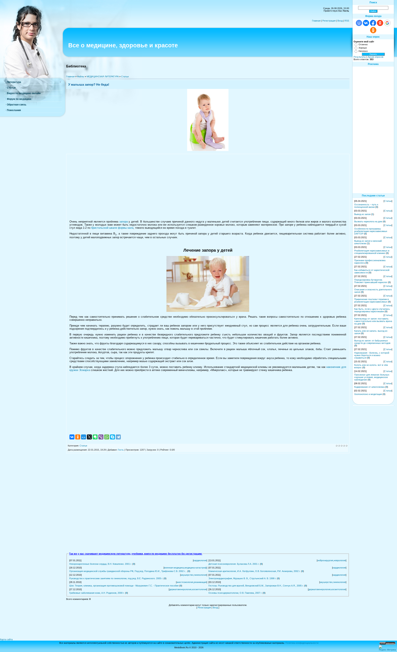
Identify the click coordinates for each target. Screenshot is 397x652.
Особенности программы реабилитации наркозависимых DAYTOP (370, 231)
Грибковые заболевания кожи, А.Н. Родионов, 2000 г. (96, 593)
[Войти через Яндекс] (380, 23)
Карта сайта (6, 639)
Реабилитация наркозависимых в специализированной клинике (371, 251)
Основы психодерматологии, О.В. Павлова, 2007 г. (235, 593)
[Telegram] (118, 436)
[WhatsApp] (106, 436)
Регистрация (329, 20)
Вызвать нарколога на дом (368, 221)
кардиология (200, 560)
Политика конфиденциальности (301, 643)
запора (123, 221)
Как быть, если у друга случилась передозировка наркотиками (372, 310)
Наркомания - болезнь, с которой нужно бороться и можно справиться (371, 355)
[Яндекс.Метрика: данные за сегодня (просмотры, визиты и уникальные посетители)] (387, 648)
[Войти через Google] (387, 23)
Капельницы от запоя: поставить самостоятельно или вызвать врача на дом (373, 321)
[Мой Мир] (83, 436)
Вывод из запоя (362, 214)
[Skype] (112, 436)
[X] (89, 436)
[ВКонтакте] (71, 436)
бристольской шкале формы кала (112, 227)
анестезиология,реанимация (192, 582)
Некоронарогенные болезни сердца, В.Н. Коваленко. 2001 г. (100, 564)
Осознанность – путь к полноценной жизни (366, 205)
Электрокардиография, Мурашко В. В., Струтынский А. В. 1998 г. (242, 578)
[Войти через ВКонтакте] (366, 23)
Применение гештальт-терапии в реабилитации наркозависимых (371, 300)
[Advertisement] (207, 187)
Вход (340, 20)
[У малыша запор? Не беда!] (207, 150)
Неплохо (363, 51)
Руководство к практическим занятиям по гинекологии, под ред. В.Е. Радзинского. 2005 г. (116, 578)
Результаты (360, 57)
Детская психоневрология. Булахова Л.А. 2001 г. (233, 564)
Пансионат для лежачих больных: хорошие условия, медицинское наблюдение (372, 377)
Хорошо (363, 48)
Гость (121, 450)
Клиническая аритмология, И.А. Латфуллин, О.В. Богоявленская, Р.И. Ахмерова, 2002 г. (254, 571)
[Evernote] (95, 436)
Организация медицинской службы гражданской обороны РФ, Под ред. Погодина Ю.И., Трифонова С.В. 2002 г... (128, 571)
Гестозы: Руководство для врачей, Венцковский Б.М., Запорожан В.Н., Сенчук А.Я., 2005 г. (256, 585)
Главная (316, 20)
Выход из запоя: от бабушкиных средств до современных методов (372, 341)
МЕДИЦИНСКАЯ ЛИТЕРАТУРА (103, 76)
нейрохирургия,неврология (331, 560)
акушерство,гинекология (194, 575)
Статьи (125, 76)
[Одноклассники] (77, 436)
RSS (346, 20)
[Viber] (100, 436)
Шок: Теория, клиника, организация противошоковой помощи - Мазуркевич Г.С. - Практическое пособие (124, 585)
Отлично (363, 44)
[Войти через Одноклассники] (373, 30)
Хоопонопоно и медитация (368, 394)
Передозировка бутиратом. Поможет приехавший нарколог (370, 281)
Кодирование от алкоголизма (369, 387)
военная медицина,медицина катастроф (185, 567)
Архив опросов (375, 57)
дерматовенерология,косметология (188, 589)
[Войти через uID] (359, 23)
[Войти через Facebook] (373, 23)
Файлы (80, 76)
